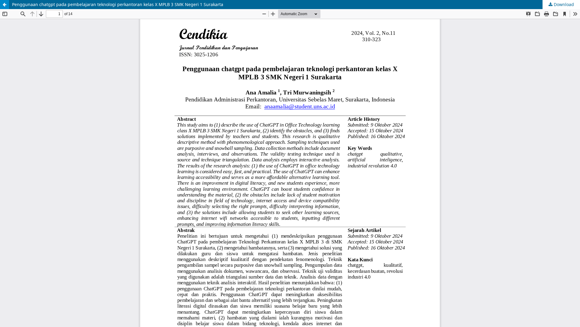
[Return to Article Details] (4, 4)
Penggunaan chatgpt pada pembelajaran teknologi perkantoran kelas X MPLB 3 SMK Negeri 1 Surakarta (117, 4)
